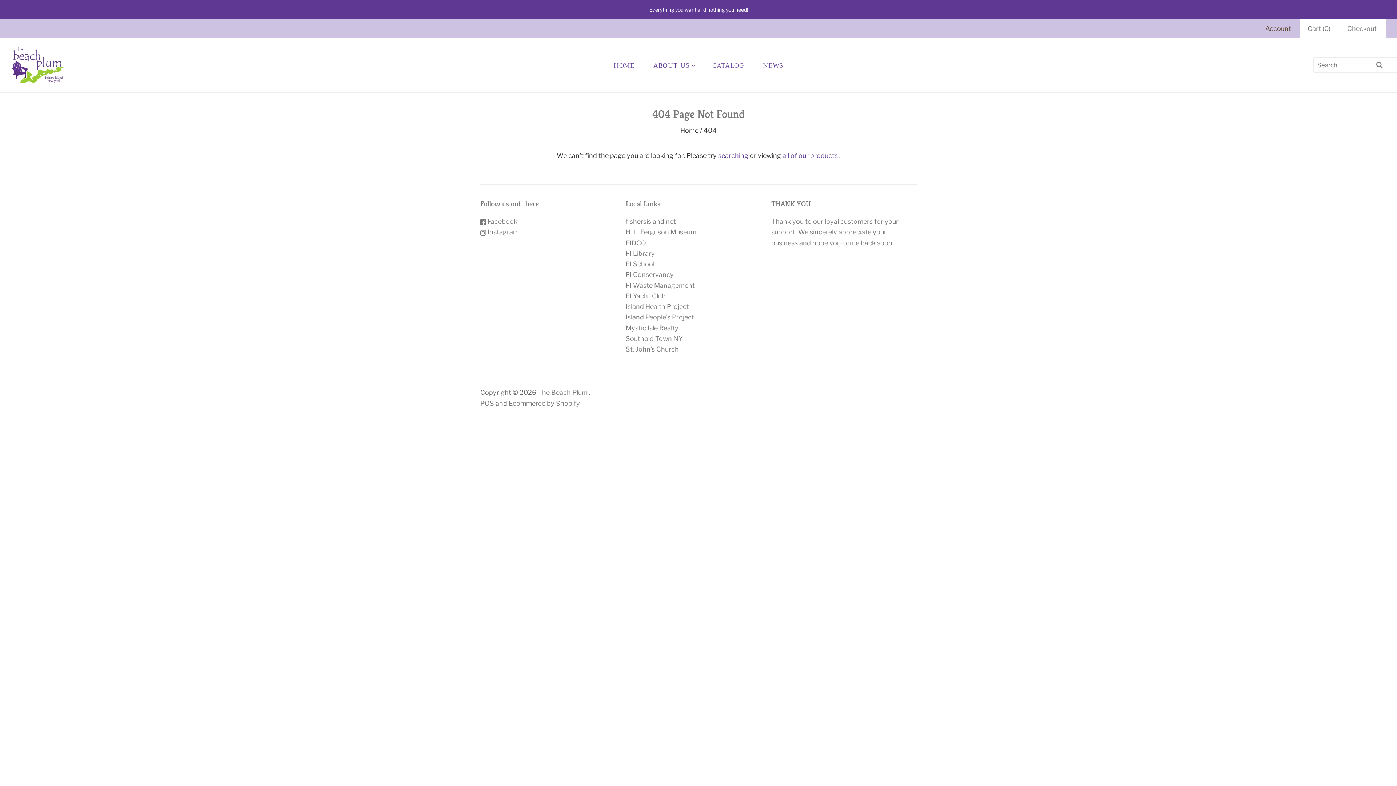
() (1319, 28)
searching (733, 155)
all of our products (810, 155)
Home (624, 65)
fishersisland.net (651, 221)
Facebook (501, 221)
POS (487, 403)
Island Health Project (657, 306)
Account (1278, 28)
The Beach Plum (563, 392)
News (773, 65)
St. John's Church (652, 349)
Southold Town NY (654, 338)
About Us (671, 65)
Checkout (1362, 28)
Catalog (728, 65)
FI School (640, 264)
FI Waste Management (660, 285)
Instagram (502, 232)
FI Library (640, 253)
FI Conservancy (650, 274)
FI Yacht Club (646, 296)
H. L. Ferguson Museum (661, 232)
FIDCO (636, 243)
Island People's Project (660, 317)
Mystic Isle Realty (652, 328)
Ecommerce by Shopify (544, 403)
